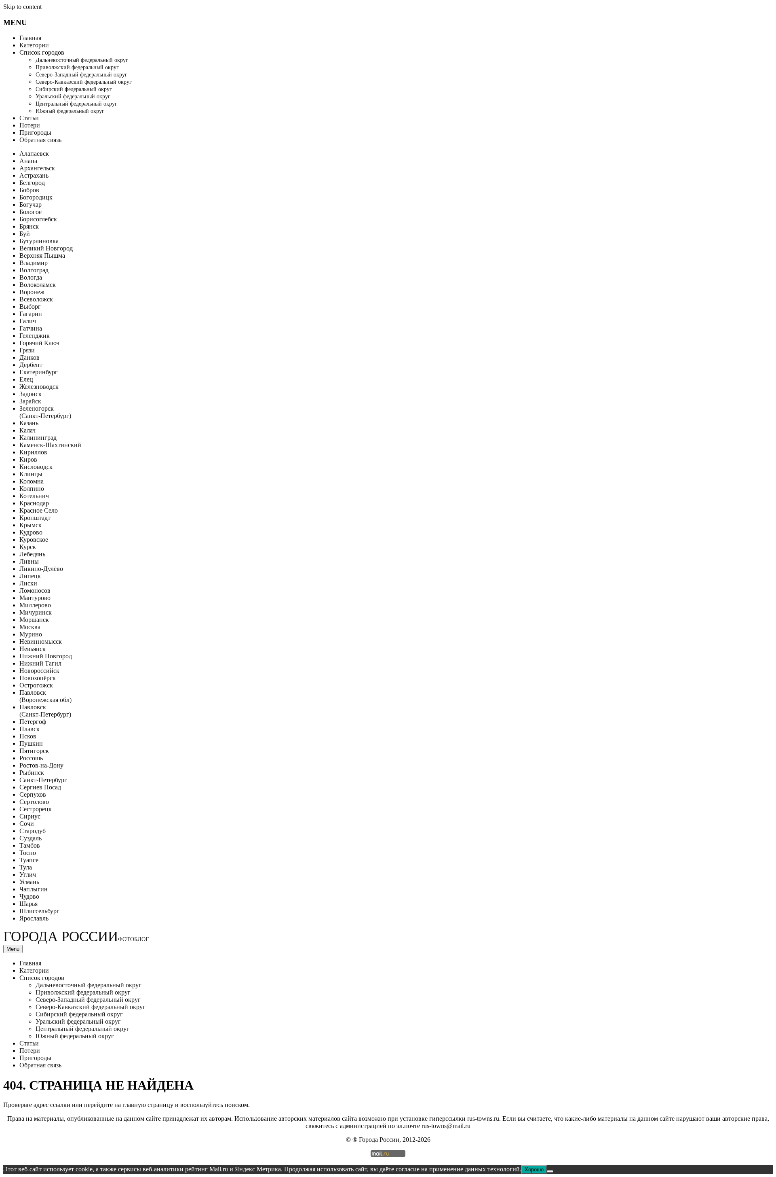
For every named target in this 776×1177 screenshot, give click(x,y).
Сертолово (34, 801)
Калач (27, 430)
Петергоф (32, 721)
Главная (30, 37)
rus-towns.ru (483, 1118)
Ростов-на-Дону (41, 765)
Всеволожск (36, 299)
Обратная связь (40, 139)
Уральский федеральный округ (73, 96)
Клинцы (30, 474)
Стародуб (32, 830)
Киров (28, 459)
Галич (27, 321)
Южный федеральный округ (70, 111)
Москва (29, 626)
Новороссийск (39, 670)
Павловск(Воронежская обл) (45, 696)
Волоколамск (37, 284)
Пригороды (35, 132)
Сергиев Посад (40, 787)
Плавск (29, 728)
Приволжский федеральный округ (77, 67)
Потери (29, 125)
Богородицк (36, 197)
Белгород (32, 182)
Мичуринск (35, 612)
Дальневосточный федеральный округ (82, 60)
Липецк (30, 576)
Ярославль (33, 918)
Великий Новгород (46, 248)
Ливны (29, 561)
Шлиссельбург (39, 911)
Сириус (29, 816)
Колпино (31, 488)
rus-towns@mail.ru (446, 1125)
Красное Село (38, 510)
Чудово (29, 896)
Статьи (29, 118)
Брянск (29, 226)
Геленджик (34, 335)
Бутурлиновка (39, 241)
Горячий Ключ (39, 342)
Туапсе (28, 860)
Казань (28, 423)
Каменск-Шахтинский (50, 444)
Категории (34, 45)
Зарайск (30, 401)
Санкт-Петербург (43, 779)
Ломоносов (35, 590)
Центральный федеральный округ (76, 104)
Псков (27, 736)
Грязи (27, 350)
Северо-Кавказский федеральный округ (84, 82)
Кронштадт (35, 517)
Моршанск (34, 619)
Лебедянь (32, 554)
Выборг (30, 306)
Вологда (30, 277)
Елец (26, 379)
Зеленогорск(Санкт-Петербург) (45, 412)
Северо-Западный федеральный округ (81, 75)
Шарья (28, 903)
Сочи (26, 823)
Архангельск (37, 168)
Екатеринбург (38, 372)
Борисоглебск (38, 219)
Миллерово (35, 605)
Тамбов (29, 845)
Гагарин (30, 313)
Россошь (31, 758)
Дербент (30, 364)
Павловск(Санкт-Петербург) (45, 711)
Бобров (29, 190)
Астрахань (33, 175)
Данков (29, 357)
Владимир (33, 262)
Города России (76, 936)
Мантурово (35, 597)
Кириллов (33, 452)
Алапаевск (34, 153)
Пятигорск (34, 750)
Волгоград (33, 270)
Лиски (28, 583)
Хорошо (534, 1169)
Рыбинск (31, 772)
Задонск (30, 393)
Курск (27, 546)
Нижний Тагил (40, 663)
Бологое (30, 211)
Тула (25, 867)
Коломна (31, 481)
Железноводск (39, 386)
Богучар (30, 204)
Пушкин (31, 743)
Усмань (29, 881)
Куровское (33, 539)
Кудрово (30, 532)
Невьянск (32, 648)
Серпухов (32, 794)
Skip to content (22, 6)
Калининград (38, 437)
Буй (24, 233)
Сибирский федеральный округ (74, 89)
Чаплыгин (33, 889)
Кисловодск (36, 466)
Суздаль (30, 838)
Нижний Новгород (45, 656)
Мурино (30, 634)
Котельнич (34, 495)
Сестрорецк (35, 809)
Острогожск (36, 685)
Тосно (27, 852)
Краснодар (34, 503)
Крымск (30, 525)
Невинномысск (40, 641)
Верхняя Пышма (42, 255)
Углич (27, 874)
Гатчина (30, 328)
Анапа (28, 160)
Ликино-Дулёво (41, 568)
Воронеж (31, 291)
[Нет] (550, 1171)
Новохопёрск (37, 677)
